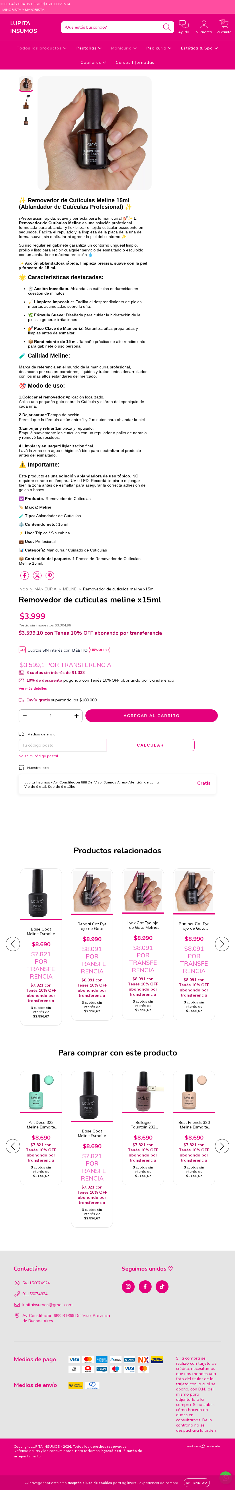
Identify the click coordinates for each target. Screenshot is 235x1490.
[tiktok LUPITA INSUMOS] (162, 1286)
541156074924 (36, 1282)
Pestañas (87, 48)
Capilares (92, 62)
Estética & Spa (197, 48)
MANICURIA (45, 589)
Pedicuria (157, 48)
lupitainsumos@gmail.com (47, 1304)
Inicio (23, 589)
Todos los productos (40, 48)
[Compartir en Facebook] (25, 578)
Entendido (196, 1483)
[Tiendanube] (203, 1447)
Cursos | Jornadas (135, 62)
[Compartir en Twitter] (38, 578)
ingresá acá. (111, 1451)
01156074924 (35, 1293)
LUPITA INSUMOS (23, 27)
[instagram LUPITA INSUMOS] (128, 1286)
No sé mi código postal (38, 756)
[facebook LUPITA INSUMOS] (145, 1286)
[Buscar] (167, 27)
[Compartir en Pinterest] (50, 578)
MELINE (70, 589)
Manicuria (122, 48)
